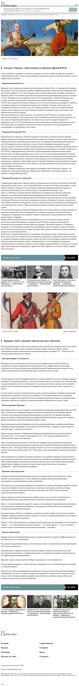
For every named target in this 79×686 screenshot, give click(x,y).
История (4, 643)
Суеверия (44, 647)
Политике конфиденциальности (31, 11)
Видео (42, 652)
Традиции (5, 652)
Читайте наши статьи (39, 257)
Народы (4, 647)
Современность (46, 643)
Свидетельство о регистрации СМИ (12, 665)
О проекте (44, 656)
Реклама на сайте (8, 656)
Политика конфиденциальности (11, 669)
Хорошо (73, 9)
